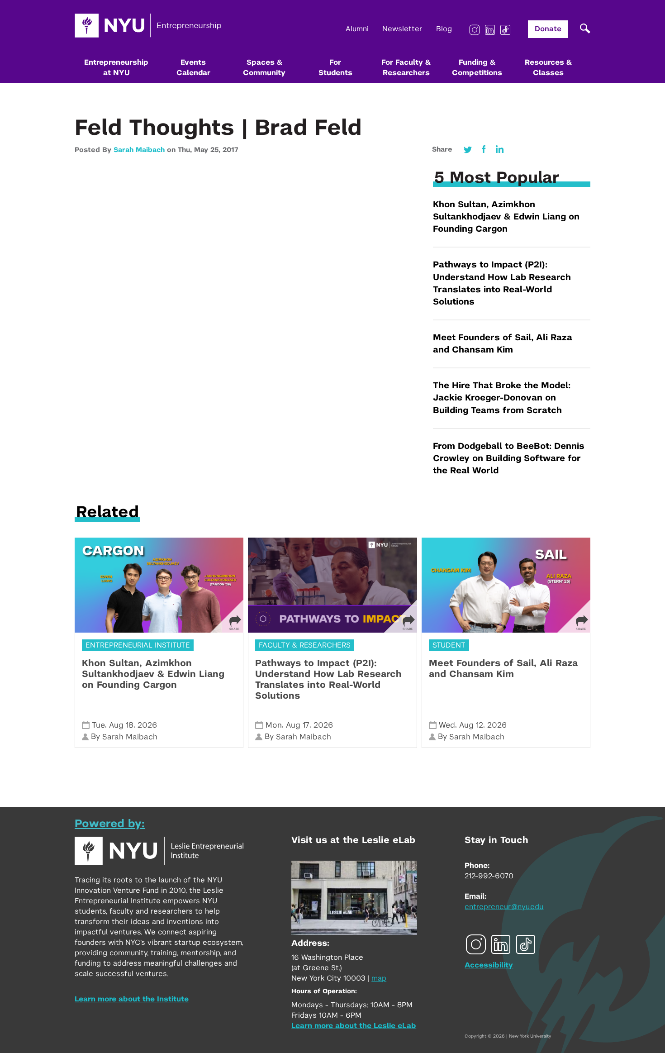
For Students (335, 67)
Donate (548, 29)
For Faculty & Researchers (406, 67)
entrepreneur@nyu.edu (504, 906)
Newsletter (402, 29)
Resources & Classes (548, 67)
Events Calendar (193, 67)
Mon (274, 725)
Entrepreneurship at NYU (116, 67)
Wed (447, 725)
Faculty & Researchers (305, 645)
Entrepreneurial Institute (138, 645)
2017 (230, 150)
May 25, (208, 150)
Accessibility (489, 965)
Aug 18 (121, 725)
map (378, 978)
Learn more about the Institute (132, 999)
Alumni (357, 29)
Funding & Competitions (477, 67)
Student (449, 645)
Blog (444, 29)
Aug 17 (297, 725)
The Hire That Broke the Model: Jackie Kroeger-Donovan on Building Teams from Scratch (501, 398)
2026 (147, 725)
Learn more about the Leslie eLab (353, 1025)
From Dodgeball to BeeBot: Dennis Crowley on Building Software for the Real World (508, 458)
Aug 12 (471, 725)
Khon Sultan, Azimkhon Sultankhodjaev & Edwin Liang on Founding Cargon (506, 216)
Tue (98, 725)
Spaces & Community (264, 67)
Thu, (186, 150)
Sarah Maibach (139, 150)
